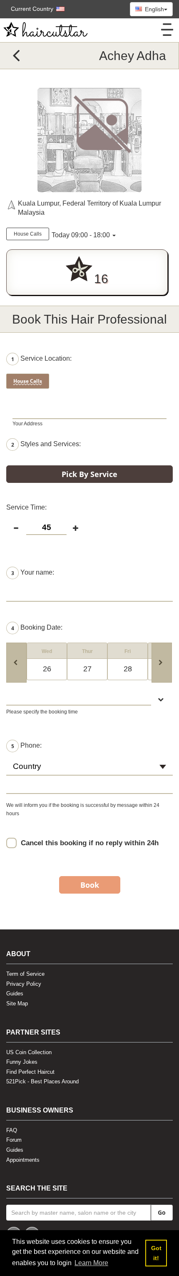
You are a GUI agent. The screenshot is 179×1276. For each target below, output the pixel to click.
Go (162, 1212)
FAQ (11, 1130)
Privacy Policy (23, 984)
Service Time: (26, 507)
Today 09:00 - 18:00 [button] (81, 235)
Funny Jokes (21, 1062)
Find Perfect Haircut (30, 1072)
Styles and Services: (46, 444)
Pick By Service (89, 474)
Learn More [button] (91, 1262)
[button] (33, 8)
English (153, 9)
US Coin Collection (29, 1052)
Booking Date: (36, 628)
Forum (14, 1140)
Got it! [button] (156, 1253)
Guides (14, 993)
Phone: (26, 746)
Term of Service (25, 974)
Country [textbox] (27, 766)
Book (89, 885)
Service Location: (41, 359)
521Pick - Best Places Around (42, 1081)
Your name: (32, 573)
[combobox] (89, 770)
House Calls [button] (28, 234)
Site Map (17, 1003)
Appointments (23, 1160)
